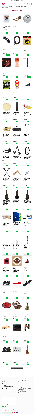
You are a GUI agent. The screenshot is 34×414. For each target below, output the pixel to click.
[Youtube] (4, 388)
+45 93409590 (6, 384)
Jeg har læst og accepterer (8, 404)
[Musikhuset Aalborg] (3, 4)
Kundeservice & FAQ (21, 389)
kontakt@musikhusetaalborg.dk (8, 386)
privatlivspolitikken (6, 404)
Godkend (4, 406)
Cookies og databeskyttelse (22, 391)
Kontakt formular (20, 390)
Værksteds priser (20, 387)
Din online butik (20, 392)
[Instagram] (6, 388)
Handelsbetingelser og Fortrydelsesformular (24, 388)
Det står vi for (20, 381)
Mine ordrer (20, 397)
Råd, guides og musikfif (21, 386)
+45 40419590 (10, 384)
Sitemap (19, 393)
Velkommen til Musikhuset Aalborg (23, 380)
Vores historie (20, 382)
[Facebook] (2, 388)
